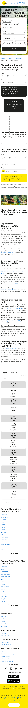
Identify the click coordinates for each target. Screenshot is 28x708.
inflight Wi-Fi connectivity (13, 321)
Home (3, 58)
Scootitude (4, 616)
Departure (6, 42)
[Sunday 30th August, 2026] (6, 132)
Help (2, 651)
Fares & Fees (5, 659)
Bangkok (4, 599)
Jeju (2, 534)
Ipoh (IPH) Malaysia (9, 38)
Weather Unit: (23, 375)
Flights (10, 58)
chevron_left (2, 105)
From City (14, 690)
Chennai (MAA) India (9, 33)
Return (17, 42)
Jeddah (3, 547)
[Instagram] (11, 668)
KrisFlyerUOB (5, 635)
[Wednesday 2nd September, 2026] (13, 132)
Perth (2, 522)
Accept (14, 705)
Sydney (3, 519)
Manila (3, 529)
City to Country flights (7, 688)
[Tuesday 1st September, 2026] (11, 132)
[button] (10, 24)
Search (14, 49)
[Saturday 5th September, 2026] (21, 132)
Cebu (2, 579)
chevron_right (26, 105)
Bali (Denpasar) (5, 574)
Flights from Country (19, 688)
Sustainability (5, 626)
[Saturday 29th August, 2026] (3, 132)
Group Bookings (6, 644)
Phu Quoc (4, 596)
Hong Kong (4, 537)
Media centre (5, 619)
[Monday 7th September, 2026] (26, 132)
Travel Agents (5, 642)
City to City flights (19, 686)
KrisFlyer (3, 633)
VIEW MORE (14, 554)
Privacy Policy (9, 697)
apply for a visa (19, 283)
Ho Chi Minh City (6, 586)
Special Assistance (6, 656)
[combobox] (13, 76)
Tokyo (3, 601)
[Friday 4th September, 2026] (18, 132)
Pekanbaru (4, 539)
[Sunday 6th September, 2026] (23, 132)
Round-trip (6, 21)
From (4, 31)
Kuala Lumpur (5, 576)
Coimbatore (4, 532)
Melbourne (4, 517)
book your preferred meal (14, 308)
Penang (3, 594)
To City (11, 686)
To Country (5, 686)
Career (3, 621)
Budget (3, 168)
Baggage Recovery (7, 661)
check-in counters (11, 348)
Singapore (4, 514)
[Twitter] (16, 668)
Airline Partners (5, 624)
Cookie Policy (18, 701)
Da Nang (3, 589)
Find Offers (13, 109)
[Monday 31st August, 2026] (8, 132)
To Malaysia (18, 58)
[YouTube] (21, 668)
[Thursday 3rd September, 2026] (16, 132)
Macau (3, 549)
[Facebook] (6, 668)
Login (13, 3)
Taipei (3, 527)
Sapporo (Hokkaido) (7, 544)
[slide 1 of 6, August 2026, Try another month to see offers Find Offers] (14, 105)
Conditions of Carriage (8, 654)
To (3, 36)
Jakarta (3, 542)
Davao (3, 524)
